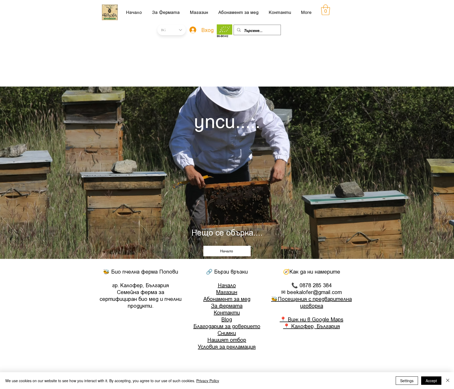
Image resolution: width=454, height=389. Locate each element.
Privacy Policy (207, 380)
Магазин (226, 292)
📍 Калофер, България (311, 326)
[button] (325, 9)
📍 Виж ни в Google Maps (311, 319)
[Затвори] (448, 380)
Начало (227, 285)
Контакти (227, 312)
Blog (226, 319)
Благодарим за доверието (226, 326)
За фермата (227, 305)
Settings (407, 380)
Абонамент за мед (226, 299)
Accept (431, 380)
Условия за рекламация (227, 346)
